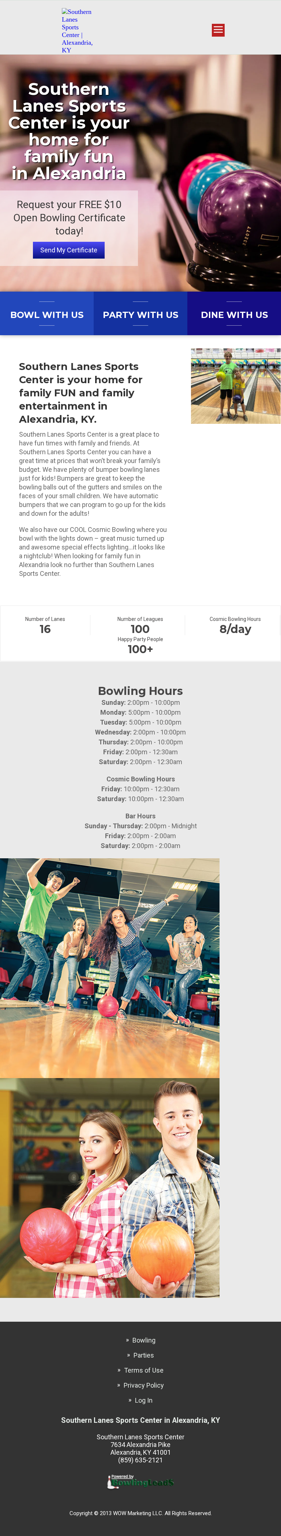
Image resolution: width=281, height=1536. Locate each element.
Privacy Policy (144, 1385)
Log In (144, 1400)
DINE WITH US (234, 315)
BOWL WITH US (46, 315)
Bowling (144, 1340)
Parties (144, 1355)
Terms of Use (144, 1370)
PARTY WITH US (140, 315)
